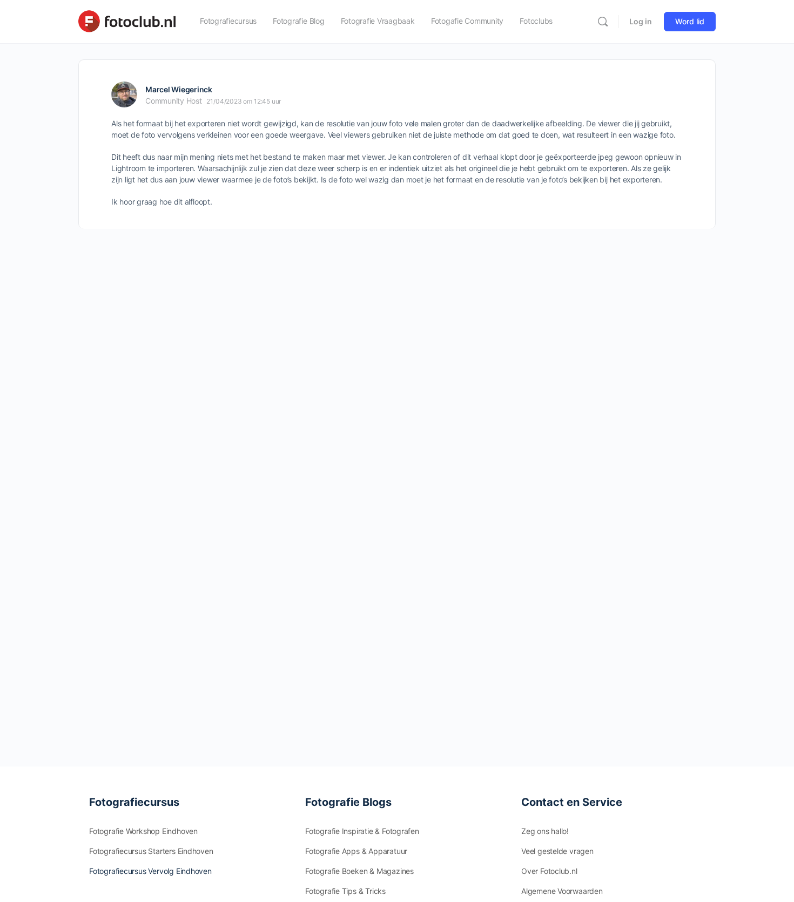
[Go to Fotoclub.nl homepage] (127, 21)
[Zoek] (603, 21)
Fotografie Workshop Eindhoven (143, 831)
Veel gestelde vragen (557, 851)
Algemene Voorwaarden (562, 891)
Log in (640, 21)
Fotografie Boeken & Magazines (359, 871)
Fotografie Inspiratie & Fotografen (362, 831)
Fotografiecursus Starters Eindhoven (151, 851)
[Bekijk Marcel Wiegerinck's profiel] (124, 94)
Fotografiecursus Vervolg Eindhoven (150, 871)
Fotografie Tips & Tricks (345, 891)
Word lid (689, 21)
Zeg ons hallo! (545, 831)
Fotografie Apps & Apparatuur (356, 851)
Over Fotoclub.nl (549, 871)
